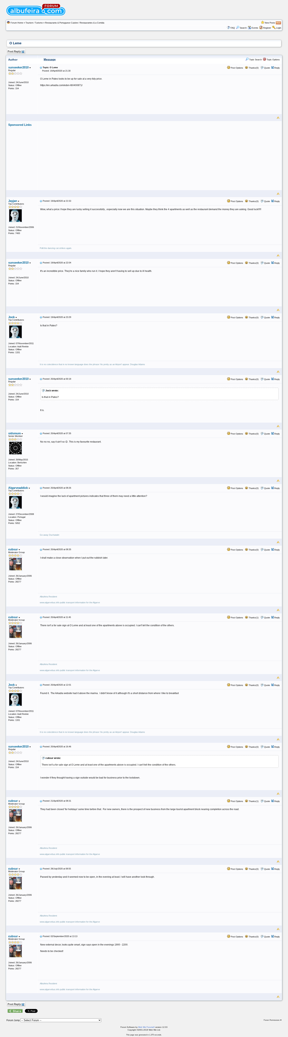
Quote (267, 68)
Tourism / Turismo (34, 23)
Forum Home (17, 23)
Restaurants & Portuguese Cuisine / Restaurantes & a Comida (74, 23)
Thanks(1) (253, 617)
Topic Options (273, 59)
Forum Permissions (272, 1020)
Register (267, 28)
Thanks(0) (253, 68)
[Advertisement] (159, 154)
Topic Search (255, 59)
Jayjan (13, 200)
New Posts (270, 23)
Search (243, 28)
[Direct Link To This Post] (41, 67)
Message (50, 59)
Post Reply (14, 51)
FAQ (233, 28)
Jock (11, 317)
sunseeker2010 (18, 67)
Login (278, 28)
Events (255, 28)
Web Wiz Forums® (146, 1027)
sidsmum (15, 433)
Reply (277, 68)
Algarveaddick (18, 487)
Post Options (236, 68)
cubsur (13, 549)
